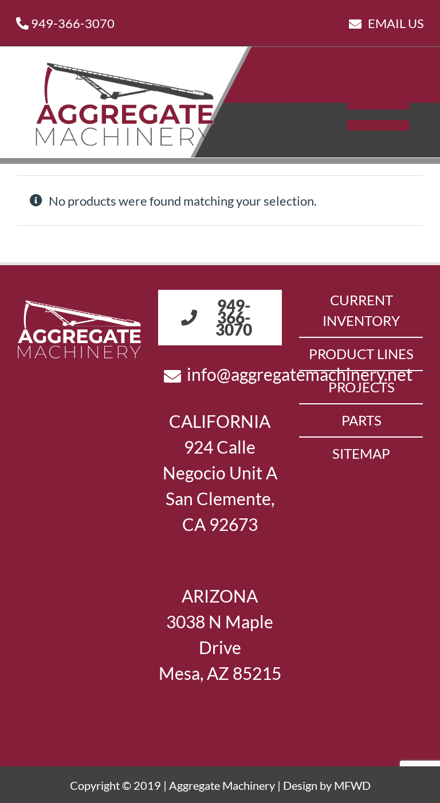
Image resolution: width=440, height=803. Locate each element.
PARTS (361, 420)
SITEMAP (361, 453)
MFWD (352, 785)
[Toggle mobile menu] (383, 103)
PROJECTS (361, 387)
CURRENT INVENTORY (361, 310)
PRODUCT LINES (361, 353)
